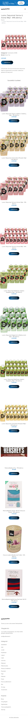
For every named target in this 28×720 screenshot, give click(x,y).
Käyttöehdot (4, 704)
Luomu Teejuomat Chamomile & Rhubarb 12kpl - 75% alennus (14, 158)
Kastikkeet (3, 652)
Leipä (2, 658)
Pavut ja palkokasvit (6, 681)
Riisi (2, 684)
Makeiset (3, 663)
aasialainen (4, 644)
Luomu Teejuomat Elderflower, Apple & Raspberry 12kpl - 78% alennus (14, 291)
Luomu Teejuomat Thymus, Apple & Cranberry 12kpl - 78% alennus (14, 114)
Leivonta (3, 660)
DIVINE (15, 53)
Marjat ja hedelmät (5, 668)
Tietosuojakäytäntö (6, 707)
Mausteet (3, 671)
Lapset (3, 655)
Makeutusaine (4, 665)
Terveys (3, 687)
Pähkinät (3, 676)
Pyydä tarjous (21, 3)
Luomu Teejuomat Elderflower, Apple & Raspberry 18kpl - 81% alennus (14, 380)
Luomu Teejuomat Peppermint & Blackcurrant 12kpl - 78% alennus (14, 335)
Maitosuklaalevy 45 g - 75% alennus (14, 468)
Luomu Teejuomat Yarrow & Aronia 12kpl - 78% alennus (14, 203)
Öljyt (2, 673)
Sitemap (3, 709)
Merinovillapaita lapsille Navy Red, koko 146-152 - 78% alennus (14, 600)
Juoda (2, 650)
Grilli (2, 647)
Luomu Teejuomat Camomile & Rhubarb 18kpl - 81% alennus (14, 424)
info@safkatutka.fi (5, 636)
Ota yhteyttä (4, 701)
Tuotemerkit (10, 53)
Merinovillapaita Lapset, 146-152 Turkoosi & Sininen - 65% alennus (14, 511)
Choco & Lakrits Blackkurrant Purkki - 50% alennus (14, 555)
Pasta (2, 679)
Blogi (2, 699)
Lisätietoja (7, 62)
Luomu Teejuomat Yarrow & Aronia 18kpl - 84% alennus (14, 247)
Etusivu (3, 20)
